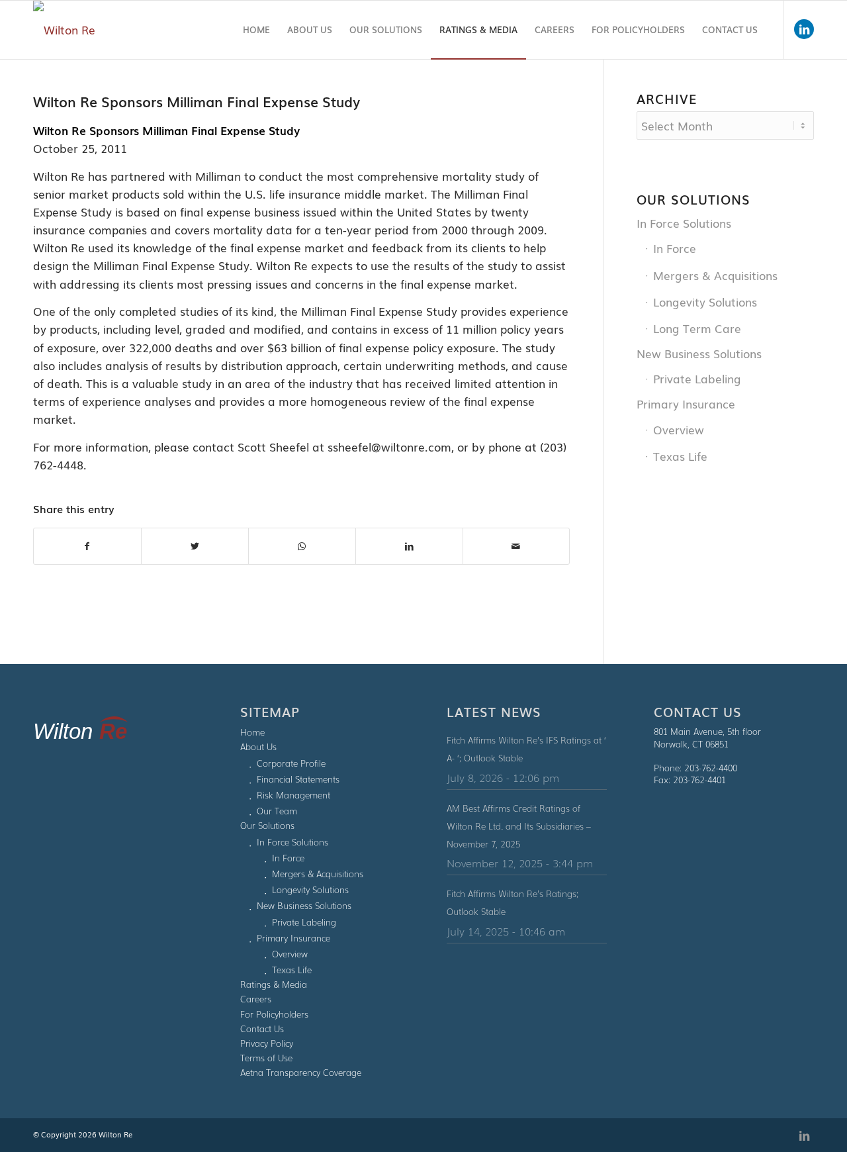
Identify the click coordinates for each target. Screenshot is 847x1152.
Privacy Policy (266, 1043)
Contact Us (262, 1028)
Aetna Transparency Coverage (300, 1072)
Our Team (277, 810)
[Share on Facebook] (87, 545)
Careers (255, 998)
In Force (674, 248)
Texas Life (680, 456)
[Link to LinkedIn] (804, 29)
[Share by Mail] (516, 545)
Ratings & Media (273, 984)
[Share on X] (195, 545)
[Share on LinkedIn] (409, 545)
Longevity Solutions (705, 301)
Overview (678, 429)
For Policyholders (274, 1014)
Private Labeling (697, 378)
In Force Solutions (684, 223)
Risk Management (293, 795)
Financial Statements (298, 779)
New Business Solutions (699, 353)
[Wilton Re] (64, 30)
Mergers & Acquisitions (715, 275)
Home (252, 732)
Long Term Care (697, 328)
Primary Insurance (686, 403)
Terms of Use (266, 1057)
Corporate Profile (291, 763)
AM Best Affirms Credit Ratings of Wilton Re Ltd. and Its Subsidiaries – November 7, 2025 (519, 826)
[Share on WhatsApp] (302, 545)
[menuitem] (256, 30)
